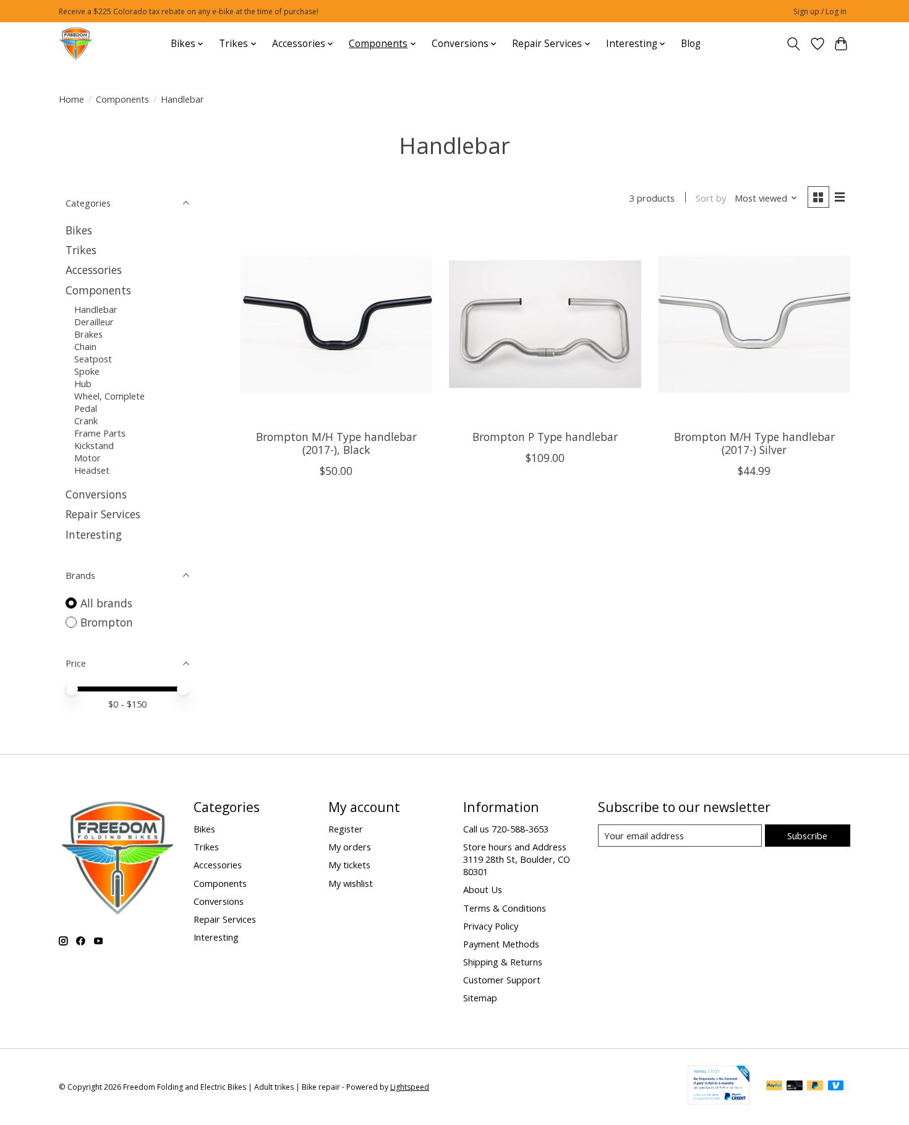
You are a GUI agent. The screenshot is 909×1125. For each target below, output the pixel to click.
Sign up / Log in (820, 11)
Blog (691, 43)
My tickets (349, 864)
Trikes (81, 249)
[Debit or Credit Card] (795, 1086)
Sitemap (480, 997)
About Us (482, 889)
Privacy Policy (490, 926)
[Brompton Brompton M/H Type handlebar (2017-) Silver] (754, 324)
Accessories (94, 269)
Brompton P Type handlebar (545, 436)
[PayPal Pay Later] (815, 1086)
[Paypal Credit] (718, 1100)
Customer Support (501, 979)
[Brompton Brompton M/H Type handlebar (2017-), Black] (336, 324)
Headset (91, 470)
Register (345, 829)
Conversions (96, 494)
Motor (87, 457)
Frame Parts (100, 433)
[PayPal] (774, 1086)
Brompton (106, 622)
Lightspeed (409, 1087)
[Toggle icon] (794, 44)
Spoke (87, 371)
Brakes (88, 334)
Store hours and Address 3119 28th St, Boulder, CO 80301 (516, 859)
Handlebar (95, 309)
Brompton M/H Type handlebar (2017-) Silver (754, 443)
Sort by (711, 198)
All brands (106, 603)
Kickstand (94, 445)
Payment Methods (501, 944)
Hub (83, 383)
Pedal (85, 408)
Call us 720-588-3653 (505, 829)
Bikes (79, 230)
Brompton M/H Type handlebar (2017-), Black (336, 443)
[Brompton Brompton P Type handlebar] (545, 324)
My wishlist (350, 883)
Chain (85, 346)
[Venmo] (836, 1086)
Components (122, 99)
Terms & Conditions (504, 908)
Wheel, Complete (109, 396)
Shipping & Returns (502, 962)
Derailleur (94, 321)
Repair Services (103, 514)
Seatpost (93, 359)
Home (71, 99)
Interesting (94, 534)
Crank (86, 420)
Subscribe (807, 835)
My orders (349, 847)
